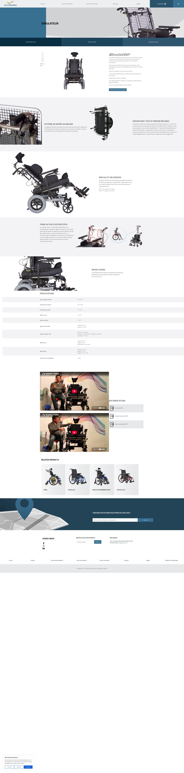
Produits (33, 560)
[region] (18, 762)
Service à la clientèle (104, 560)
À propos (126, 560)
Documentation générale (57, 560)
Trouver (145, 520)
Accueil (10, 560)
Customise (9, 767)
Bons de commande (81, 560)
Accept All (28, 767)
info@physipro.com (123, 543)
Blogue (148, 560)
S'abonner (97, 542)
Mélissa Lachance (103, 568)
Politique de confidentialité (171, 560)
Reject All (19, 767)
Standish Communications (91, 568)
